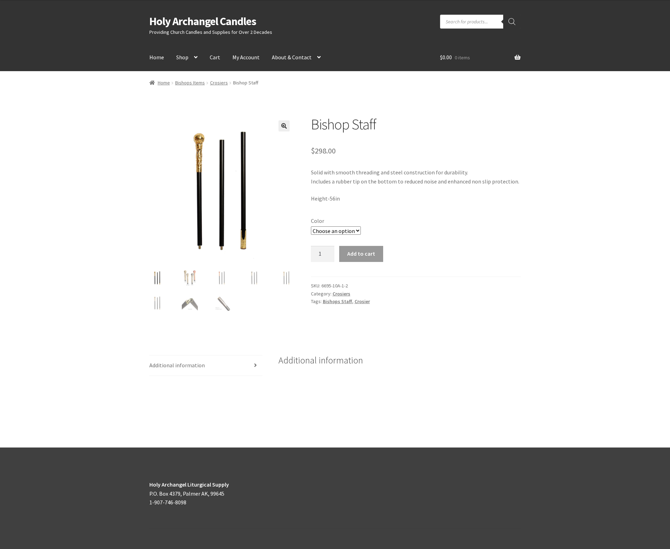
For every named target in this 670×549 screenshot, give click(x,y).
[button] (284, 125)
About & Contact (292, 57)
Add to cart (361, 253)
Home (156, 57)
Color (317, 220)
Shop (182, 57)
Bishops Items (190, 83)
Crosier (362, 301)
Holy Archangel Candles (202, 21)
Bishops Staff (337, 301)
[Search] (512, 22)
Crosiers (219, 83)
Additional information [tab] (177, 365)
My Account (246, 57)
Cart (215, 57)
